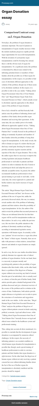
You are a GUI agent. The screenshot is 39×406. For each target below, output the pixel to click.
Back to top (33, 396)
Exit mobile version (19, 403)
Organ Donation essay (14, 380)
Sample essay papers (18, 376)
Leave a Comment (19, 387)
